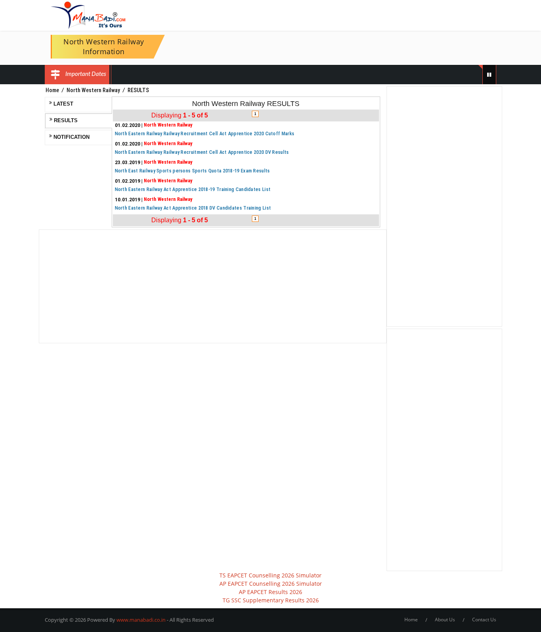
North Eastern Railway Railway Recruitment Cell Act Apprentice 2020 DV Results (202, 152)
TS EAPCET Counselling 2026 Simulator (270, 575)
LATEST (62, 104)
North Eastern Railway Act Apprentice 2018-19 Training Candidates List (193, 189)
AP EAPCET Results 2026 (270, 592)
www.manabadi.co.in (141, 619)
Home (52, 90)
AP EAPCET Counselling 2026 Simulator (270, 583)
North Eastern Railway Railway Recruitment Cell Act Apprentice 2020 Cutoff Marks (205, 133)
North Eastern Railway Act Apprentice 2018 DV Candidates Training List (193, 208)
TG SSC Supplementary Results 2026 (271, 600)
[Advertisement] (212, 286)
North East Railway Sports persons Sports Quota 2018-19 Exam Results (192, 171)
